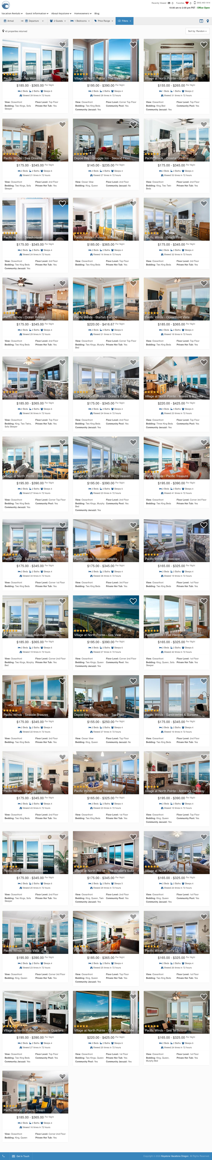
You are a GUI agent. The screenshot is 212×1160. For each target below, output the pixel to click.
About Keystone (60, 13)
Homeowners (81, 13)
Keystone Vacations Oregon (175, 1156)
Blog (97, 13)
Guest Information (36, 13)
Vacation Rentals (11, 13)
